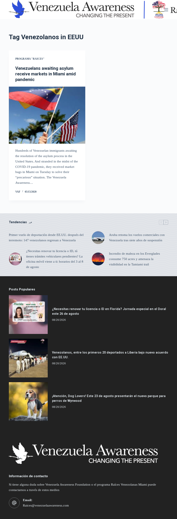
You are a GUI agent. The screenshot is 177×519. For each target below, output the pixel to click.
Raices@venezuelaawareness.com (46, 505)
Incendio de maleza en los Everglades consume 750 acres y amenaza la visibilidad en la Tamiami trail (134, 259)
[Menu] (166, 10)
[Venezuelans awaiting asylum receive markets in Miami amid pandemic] (47, 115)
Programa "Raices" (29, 58)
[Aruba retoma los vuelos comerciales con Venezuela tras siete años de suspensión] (98, 237)
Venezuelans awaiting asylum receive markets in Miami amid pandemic (45, 74)
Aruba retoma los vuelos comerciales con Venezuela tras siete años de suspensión (137, 237)
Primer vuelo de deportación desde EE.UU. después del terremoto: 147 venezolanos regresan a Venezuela (46, 237)
